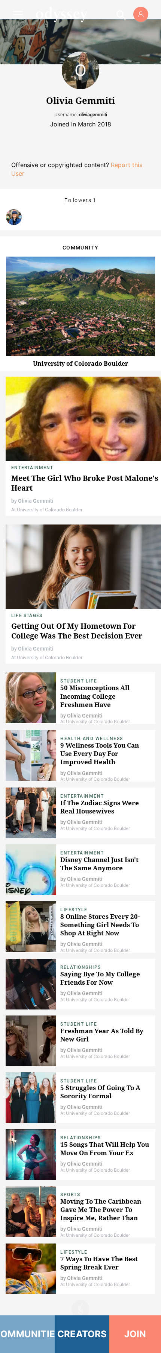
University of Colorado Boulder (80, 363)
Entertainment (32, 467)
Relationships (80, 967)
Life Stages (26, 615)
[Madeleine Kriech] (14, 217)
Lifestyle (74, 909)
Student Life (78, 681)
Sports (70, 1194)
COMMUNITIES (27, 1334)
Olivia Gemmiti (36, 501)
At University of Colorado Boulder (47, 509)
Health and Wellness (91, 738)
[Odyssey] (61, 14)
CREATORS (82, 1334)
